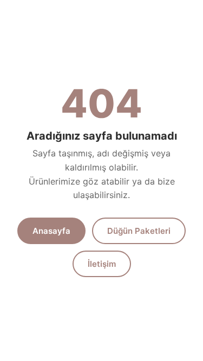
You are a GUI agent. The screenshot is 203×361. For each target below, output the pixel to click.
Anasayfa (51, 231)
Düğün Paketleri (139, 231)
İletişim (102, 264)
